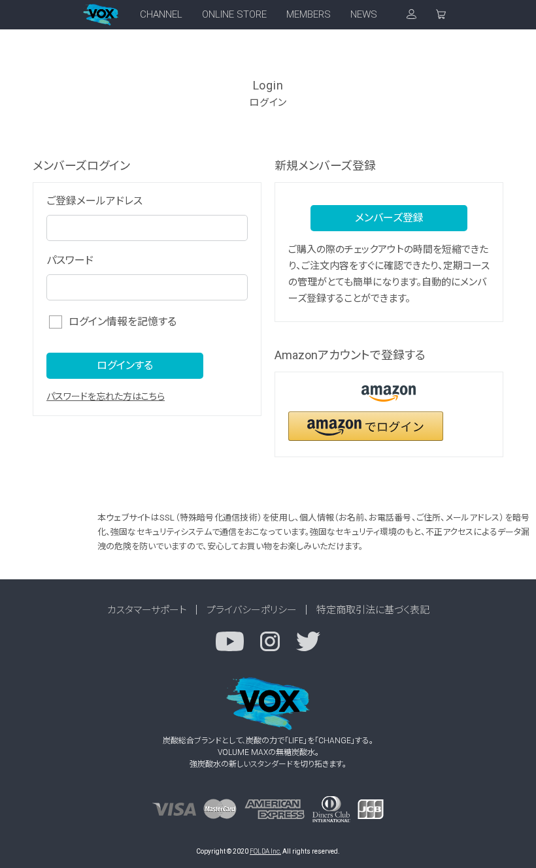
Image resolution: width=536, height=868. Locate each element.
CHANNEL (161, 14)
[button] (365, 426)
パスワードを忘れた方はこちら (105, 396)
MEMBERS (308, 14)
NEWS (363, 14)
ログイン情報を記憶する (122, 321)
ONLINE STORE (234, 14)
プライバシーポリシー (252, 610)
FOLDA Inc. (265, 851)
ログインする (125, 365)
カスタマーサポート (147, 610)
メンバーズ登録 (389, 218)
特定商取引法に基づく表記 (372, 610)
